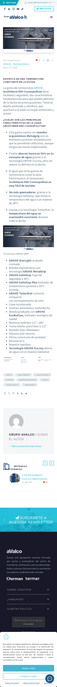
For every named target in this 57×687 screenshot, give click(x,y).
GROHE (38, 88)
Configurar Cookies (28, 676)
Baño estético (23, 375)
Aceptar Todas (28, 668)
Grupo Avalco (12, 385)
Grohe (45, 380)
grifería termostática (28, 380)
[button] (45, 463)
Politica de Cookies (12, 683)
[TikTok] (22, 9)
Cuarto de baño (42, 375)
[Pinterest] (13, 393)
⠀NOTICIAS (10, 2)
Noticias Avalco (21, 63)
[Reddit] (26, 393)
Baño (9, 375)
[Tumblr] (18, 393)
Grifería (7, 63)
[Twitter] (9, 393)
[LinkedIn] (9, 9)
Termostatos (30, 385)
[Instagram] (13, 9)
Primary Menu (51, 17)
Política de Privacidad (31, 683)
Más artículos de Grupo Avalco (27, 446)
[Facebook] (5, 9)
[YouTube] (18, 9)
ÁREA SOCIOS (45, 8)
